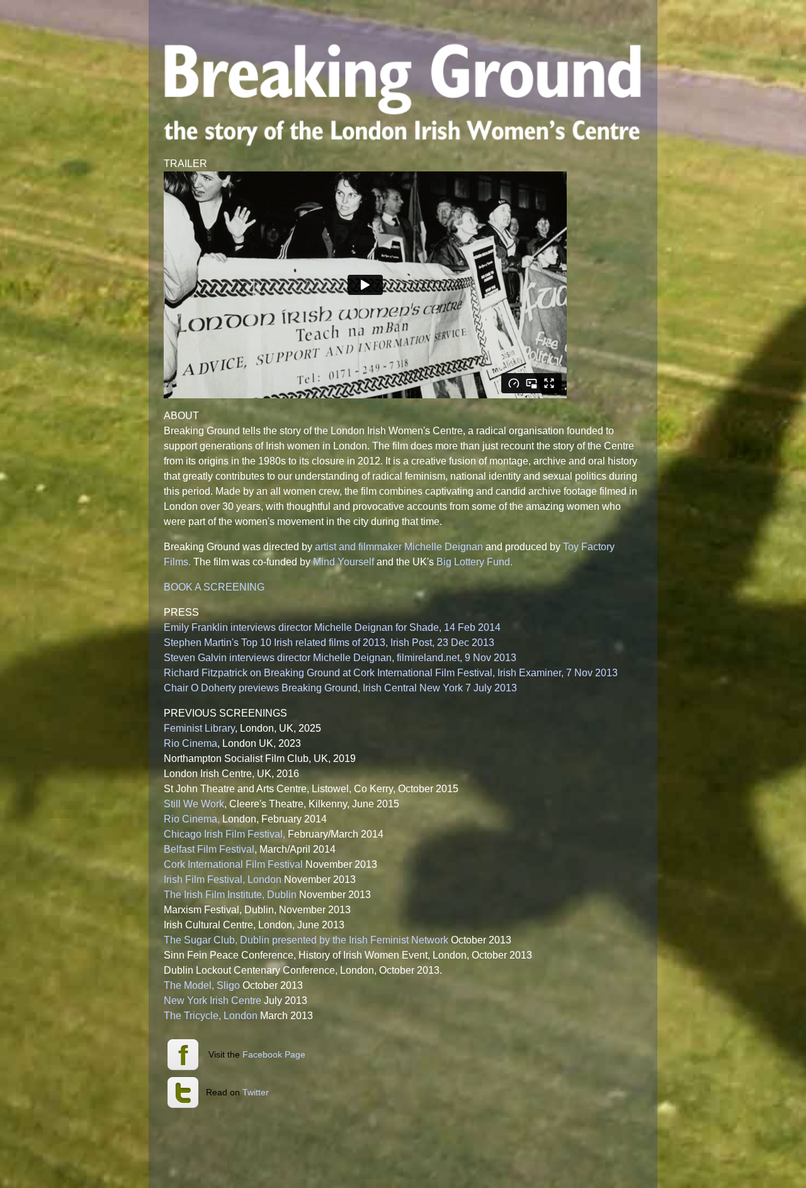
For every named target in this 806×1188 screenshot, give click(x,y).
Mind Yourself (343, 562)
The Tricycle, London (211, 1015)
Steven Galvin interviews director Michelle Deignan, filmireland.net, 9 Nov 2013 (340, 657)
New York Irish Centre (212, 1000)
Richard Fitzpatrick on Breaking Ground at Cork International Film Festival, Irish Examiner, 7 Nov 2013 (391, 672)
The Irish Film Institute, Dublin (230, 894)
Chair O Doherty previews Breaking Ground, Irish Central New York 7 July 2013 (340, 688)
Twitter (255, 1092)
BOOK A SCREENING (214, 587)
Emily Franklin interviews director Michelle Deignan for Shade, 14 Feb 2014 (332, 627)
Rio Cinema (190, 743)
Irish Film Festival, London (222, 879)
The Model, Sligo (202, 985)
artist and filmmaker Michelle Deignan (399, 546)
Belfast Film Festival (209, 849)
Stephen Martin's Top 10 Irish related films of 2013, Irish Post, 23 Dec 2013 (329, 642)
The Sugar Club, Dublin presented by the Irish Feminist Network (306, 940)
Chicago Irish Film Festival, (226, 834)
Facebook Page (273, 1054)
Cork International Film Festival (233, 864)
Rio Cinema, (192, 819)
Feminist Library (199, 728)
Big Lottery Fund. (474, 562)
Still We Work (194, 804)
